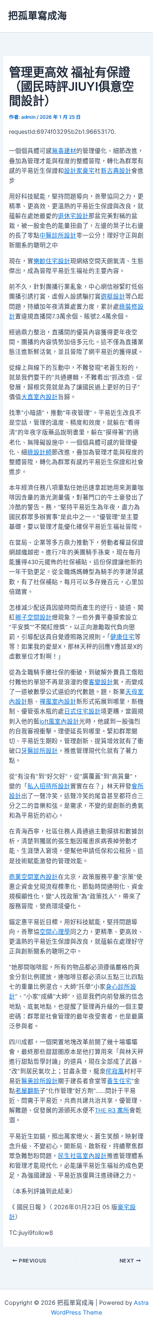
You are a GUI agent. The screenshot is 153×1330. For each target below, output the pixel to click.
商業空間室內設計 (33, 877)
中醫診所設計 (58, 235)
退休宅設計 (73, 216)
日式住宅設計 (82, 711)
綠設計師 (39, 452)
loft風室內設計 (59, 721)
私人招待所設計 (48, 786)
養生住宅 (119, 1081)
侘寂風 (115, 1071)
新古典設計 (116, 170)
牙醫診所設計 (39, 750)
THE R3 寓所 (112, 1110)
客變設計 (101, 682)
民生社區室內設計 (82, 1156)
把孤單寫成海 (37, 16)
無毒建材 (64, 151)
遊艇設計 (113, 296)
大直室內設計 (39, 397)
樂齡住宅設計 (51, 261)
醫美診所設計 (39, 1081)
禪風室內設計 (58, 701)
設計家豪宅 (79, 170)
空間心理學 (55, 931)
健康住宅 (122, 637)
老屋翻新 (27, 1091)
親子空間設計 (33, 617)
